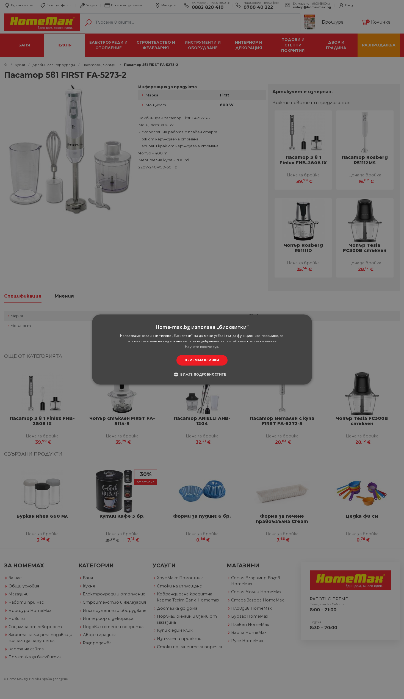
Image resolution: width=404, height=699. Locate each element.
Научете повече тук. (202, 346)
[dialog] (202, 349)
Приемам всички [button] (202, 360)
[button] (202, 374)
